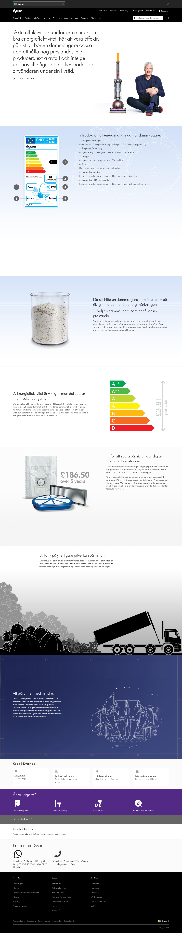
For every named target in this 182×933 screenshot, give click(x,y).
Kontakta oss (150, 11)
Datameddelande (69, 921)
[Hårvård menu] (32, 18)
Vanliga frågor (57, 910)
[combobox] (39, 3)
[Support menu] (89, 18)
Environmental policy (98, 901)
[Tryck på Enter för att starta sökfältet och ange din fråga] (148, 18)
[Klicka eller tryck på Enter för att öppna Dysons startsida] (17, 11)
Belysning (57, 18)
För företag (124, 11)
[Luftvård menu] (41, 18)
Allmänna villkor (57, 921)
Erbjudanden (96, 18)
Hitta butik (113, 11)
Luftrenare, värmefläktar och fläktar (26, 893)
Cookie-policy (31, 921)
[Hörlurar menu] (51, 18)
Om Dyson (95, 884)
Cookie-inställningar (44, 921)
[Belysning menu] (62, 18)
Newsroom (95, 888)
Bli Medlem (103, 11)
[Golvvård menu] (22, 18)
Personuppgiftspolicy (19, 921)
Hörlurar (46, 18)
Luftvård (37, 18)
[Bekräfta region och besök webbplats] (168, 4)
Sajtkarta (94, 906)
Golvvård (17, 18)
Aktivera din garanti (59, 888)
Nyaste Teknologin (20, 906)
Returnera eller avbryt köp (61, 897)
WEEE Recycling (96, 897)
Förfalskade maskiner (60, 901)
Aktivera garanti (137, 11)
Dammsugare (18, 884)
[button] (163, 921)
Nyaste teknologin (71, 18)
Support (84, 18)
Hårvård (27, 18)
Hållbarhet (95, 893)
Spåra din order (58, 893)
